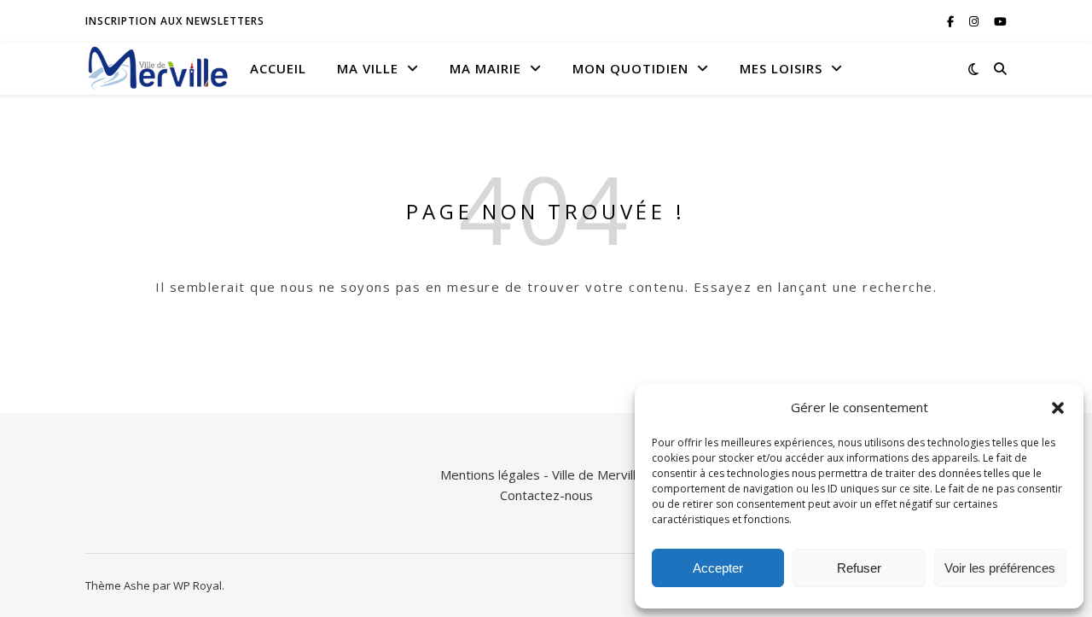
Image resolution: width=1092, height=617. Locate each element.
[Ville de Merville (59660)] (157, 67)
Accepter (718, 568)
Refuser (859, 568)
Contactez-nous (546, 494)
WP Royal (197, 585)
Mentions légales (490, 474)
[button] (1057, 407)
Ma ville (367, 68)
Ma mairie (485, 68)
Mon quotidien (630, 68)
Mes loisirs (781, 68)
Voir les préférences (999, 568)
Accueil (278, 68)
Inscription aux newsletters (174, 21)
